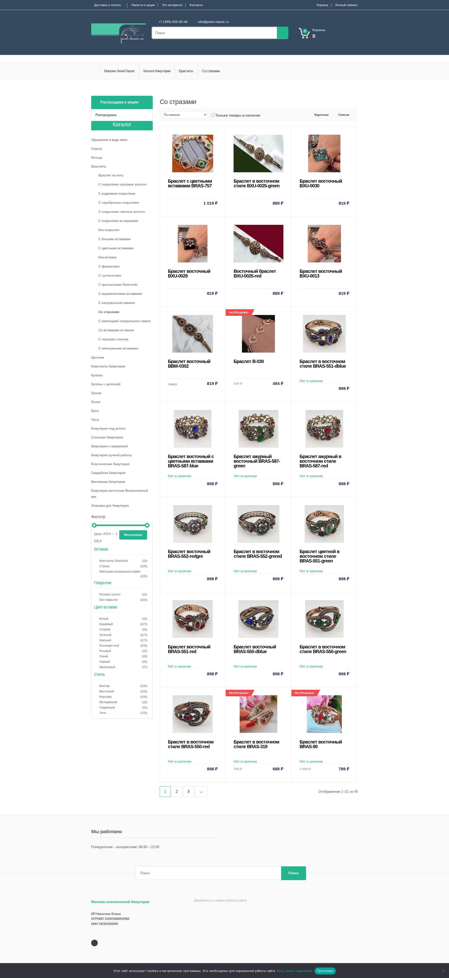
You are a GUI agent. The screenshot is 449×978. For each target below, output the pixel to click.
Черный (104, 661)
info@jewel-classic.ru (213, 22)
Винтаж (104, 686)
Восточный (106, 691)
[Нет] (443, 971)
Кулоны (97, 375)
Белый (103, 618)
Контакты (196, 5)
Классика (105, 696)
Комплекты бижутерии (108, 366)
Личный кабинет (346, 5)
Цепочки (97, 357)
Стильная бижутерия (107, 437)
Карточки (321, 115)
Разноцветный (109, 645)
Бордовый (106, 624)
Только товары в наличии (237, 115)
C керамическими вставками (120, 293)
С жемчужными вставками (118, 348)
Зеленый (105, 635)
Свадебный (107, 707)
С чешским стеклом (113, 339)
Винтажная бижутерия (108, 482)
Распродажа (105, 115)
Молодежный (108, 702)
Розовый (105, 651)
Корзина (322, 5)
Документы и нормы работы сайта (220, 900)
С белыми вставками (114, 239)
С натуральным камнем (116, 303)
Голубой (104, 629)
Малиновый (107, 667)
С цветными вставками (116, 248)
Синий (103, 656)
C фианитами (108, 266)
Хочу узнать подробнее (294, 971)
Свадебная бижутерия (108, 473)
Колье (95, 402)
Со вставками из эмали (116, 330)
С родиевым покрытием (116, 193)
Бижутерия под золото (108, 428)
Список (343, 115)
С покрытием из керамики (118, 221)
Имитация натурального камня (120, 571)
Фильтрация (133, 535)
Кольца (96, 157)
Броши (96, 393)
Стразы (104, 566)
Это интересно (172, 5)
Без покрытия (108, 230)
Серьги (96, 148)
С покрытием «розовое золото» (122, 184)
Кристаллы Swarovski (113, 560)
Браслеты (186, 71)
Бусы (95, 411)
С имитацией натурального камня (124, 321)
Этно (102, 713)
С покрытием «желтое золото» (121, 211)
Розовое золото (109, 594)
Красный (105, 640)
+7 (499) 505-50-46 (173, 22)
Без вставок (107, 257)
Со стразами (108, 312)
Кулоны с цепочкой (105, 384)
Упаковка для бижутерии (110, 505)
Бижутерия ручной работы (111, 455)
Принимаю (325, 971)
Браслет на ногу (110, 175)
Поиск (293, 873)
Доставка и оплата (107, 5)
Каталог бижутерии (156, 71)
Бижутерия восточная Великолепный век (119, 493)
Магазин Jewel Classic (119, 71)
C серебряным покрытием (118, 202)
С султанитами (109, 275)
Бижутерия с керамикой (109, 446)
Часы (95, 419)
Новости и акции (143, 5)
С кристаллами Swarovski (118, 284)
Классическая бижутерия (110, 464)
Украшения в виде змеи (109, 140)
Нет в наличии (324, 375)
